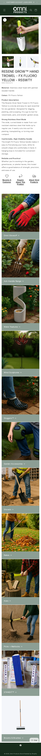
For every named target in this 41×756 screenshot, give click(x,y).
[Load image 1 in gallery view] (8, 62)
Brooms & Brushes (12, 738)
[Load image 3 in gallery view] (33, 62)
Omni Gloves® (10, 235)
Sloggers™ (9, 418)
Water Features (11, 327)
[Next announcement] (37, 2)
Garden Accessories (13, 464)
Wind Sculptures (11, 372)
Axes (6, 601)
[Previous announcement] (4, 2)
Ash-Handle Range (12, 281)
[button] (4, 10)
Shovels (7, 509)
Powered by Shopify (30, 753)
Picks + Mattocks (12, 646)
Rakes (6, 555)
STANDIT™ (9, 692)
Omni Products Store (16, 753)
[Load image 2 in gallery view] (20, 62)
